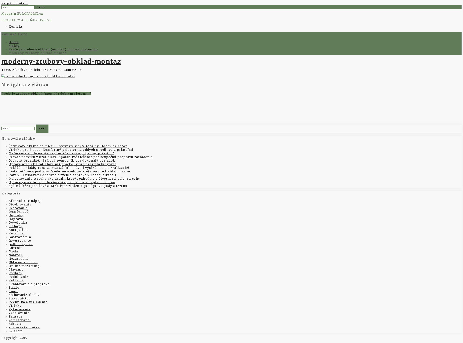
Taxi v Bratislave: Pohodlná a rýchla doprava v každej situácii (62, 175)
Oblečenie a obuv (23, 262)
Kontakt (15, 26)
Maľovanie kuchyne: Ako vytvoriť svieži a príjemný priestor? (61, 153)
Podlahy (15, 273)
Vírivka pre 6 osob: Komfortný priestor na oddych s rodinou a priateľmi (71, 149)
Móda (13, 251)
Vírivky (15, 305)
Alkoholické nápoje (26, 201)
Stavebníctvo (20, 298)
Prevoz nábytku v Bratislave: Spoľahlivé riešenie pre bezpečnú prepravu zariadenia (81, 157)
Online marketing (24, 266)
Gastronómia (20, 237)
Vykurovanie (20, 309)
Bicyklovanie (20, 204)
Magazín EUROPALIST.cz (22, 13)
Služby (14, 287)
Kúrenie (15, 248)
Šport (13, 291)
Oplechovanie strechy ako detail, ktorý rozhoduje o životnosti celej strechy (74, 178)
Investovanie (20, 240)
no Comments (70, 70)
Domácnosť (18, 211)
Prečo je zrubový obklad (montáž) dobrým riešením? (46, 93)
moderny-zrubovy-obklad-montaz (61, 61)
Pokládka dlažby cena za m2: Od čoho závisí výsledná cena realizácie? (69, 168)
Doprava (16, 219)
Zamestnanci (20, 320)
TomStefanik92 (14, 70)
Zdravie (15, 323)
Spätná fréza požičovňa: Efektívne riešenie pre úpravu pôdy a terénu (68, 186)
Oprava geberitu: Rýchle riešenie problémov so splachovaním (62, 182)
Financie (16, 233)
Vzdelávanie (19, 313)
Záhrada (16, 316)
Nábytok (16, 255)
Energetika (18, 229)
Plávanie (16, 269)
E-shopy (15, 226)
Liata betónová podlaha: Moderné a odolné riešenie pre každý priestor (70, 171)
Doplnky (16, 215)
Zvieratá (16, 331)
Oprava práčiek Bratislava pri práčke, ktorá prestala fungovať (62, 164)
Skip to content (14, 3)
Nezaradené (19, 258)
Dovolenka (18, 222)
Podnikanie (18, 276)
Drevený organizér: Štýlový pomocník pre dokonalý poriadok (62, 160)
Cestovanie (18, 208)
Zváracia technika (24, 327)
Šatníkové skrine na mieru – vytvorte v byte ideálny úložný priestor (68, 146)
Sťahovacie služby (24, 295)
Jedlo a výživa (21, 244)
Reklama (16, 280)
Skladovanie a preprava (29, 284)
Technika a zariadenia (28, 302)
